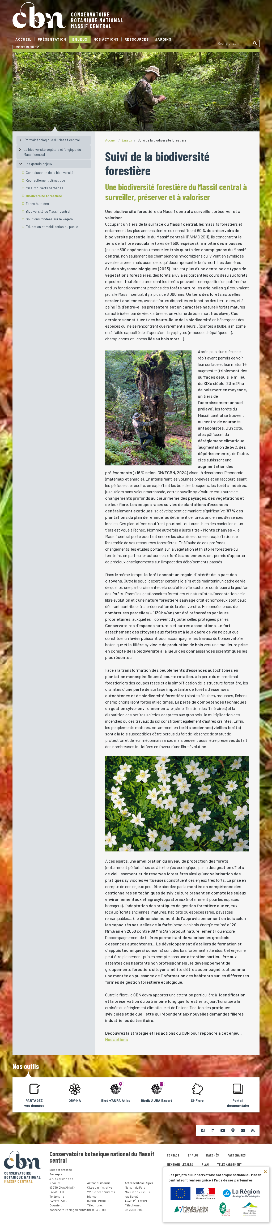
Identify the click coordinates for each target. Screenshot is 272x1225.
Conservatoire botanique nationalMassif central (97, 20)
